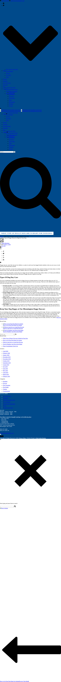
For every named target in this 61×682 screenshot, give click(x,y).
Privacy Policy (22, 438)
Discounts (5, 85)
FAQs (7, 77)
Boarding (5, 81)
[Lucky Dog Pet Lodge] (21, 110)
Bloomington (12, 94)
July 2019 (5, 366)
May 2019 (5, 370)
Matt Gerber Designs (41, 438)
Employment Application (9, 404)
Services (8, 73)
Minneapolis (12, 102)
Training (5, 389)
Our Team (8, 75)
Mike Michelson (5, 243)
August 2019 (6, 364)
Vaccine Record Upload (11, 91)
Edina (10, 100)
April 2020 (5, 351)
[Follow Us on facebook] (1, 436)
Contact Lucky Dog (10, 87)
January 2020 (6, 355)
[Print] (0, 262)
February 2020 (6, 353)
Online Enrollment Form (11, 89)
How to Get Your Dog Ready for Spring (12, 325)
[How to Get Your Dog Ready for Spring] (13, 323)
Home (1, 236)
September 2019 (7, 362)
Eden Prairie (12, 98)
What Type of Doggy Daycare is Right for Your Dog (15, 338)
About (4, 70)
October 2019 (6, 361)
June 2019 (5, 368)
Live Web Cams (7, 83)
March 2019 (6, 374)
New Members (9, 71)
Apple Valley (12, 92)
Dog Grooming (6, 385)
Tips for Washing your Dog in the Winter (12, 331)
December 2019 (6, 357)
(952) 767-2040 (5, 0)
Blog (4, 86)
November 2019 (7, 359)
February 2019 (6, 376)
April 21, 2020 (7, 244)
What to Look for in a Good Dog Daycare (13, 328)
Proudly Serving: (10, 93)
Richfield (11, 104)
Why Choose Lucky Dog (12, 69)
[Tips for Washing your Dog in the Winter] (13, 330)
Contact (5, 88)
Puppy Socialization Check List (10, 346)
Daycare (5, 79)
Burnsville (11, 96)
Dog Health (5, 387)
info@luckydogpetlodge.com (17, 0)
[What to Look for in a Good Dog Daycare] (13, 327)
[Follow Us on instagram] (3, 436)
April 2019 (5, 372)
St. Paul (11, 106)
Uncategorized (6, 391)
